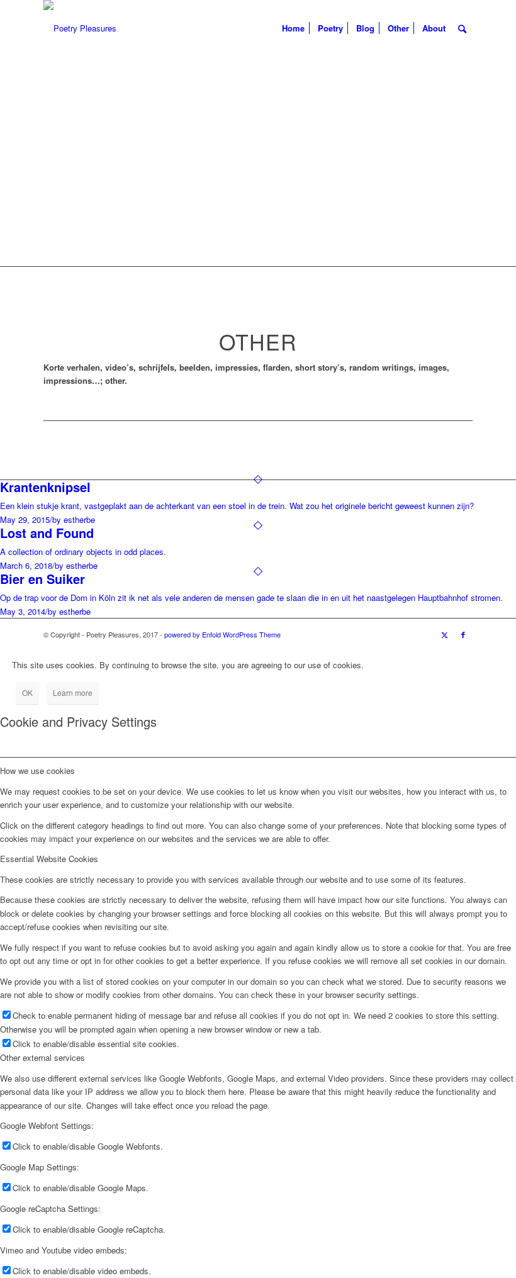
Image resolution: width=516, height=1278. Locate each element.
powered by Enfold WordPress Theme (222, 634)
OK (27, 692)
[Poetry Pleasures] (79, 28)
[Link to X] (444, 634)
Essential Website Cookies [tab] (49, 859)
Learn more (73, 692)
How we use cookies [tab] (37, 770)
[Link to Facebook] (463, 634)
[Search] (462, 28)
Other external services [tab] (42, 1057)
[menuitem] (293, 28)
